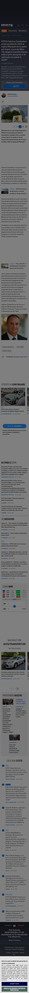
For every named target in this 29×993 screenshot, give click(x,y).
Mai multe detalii (11, 980)
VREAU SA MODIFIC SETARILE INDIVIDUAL (14, 989)
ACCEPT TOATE (14, 984)
